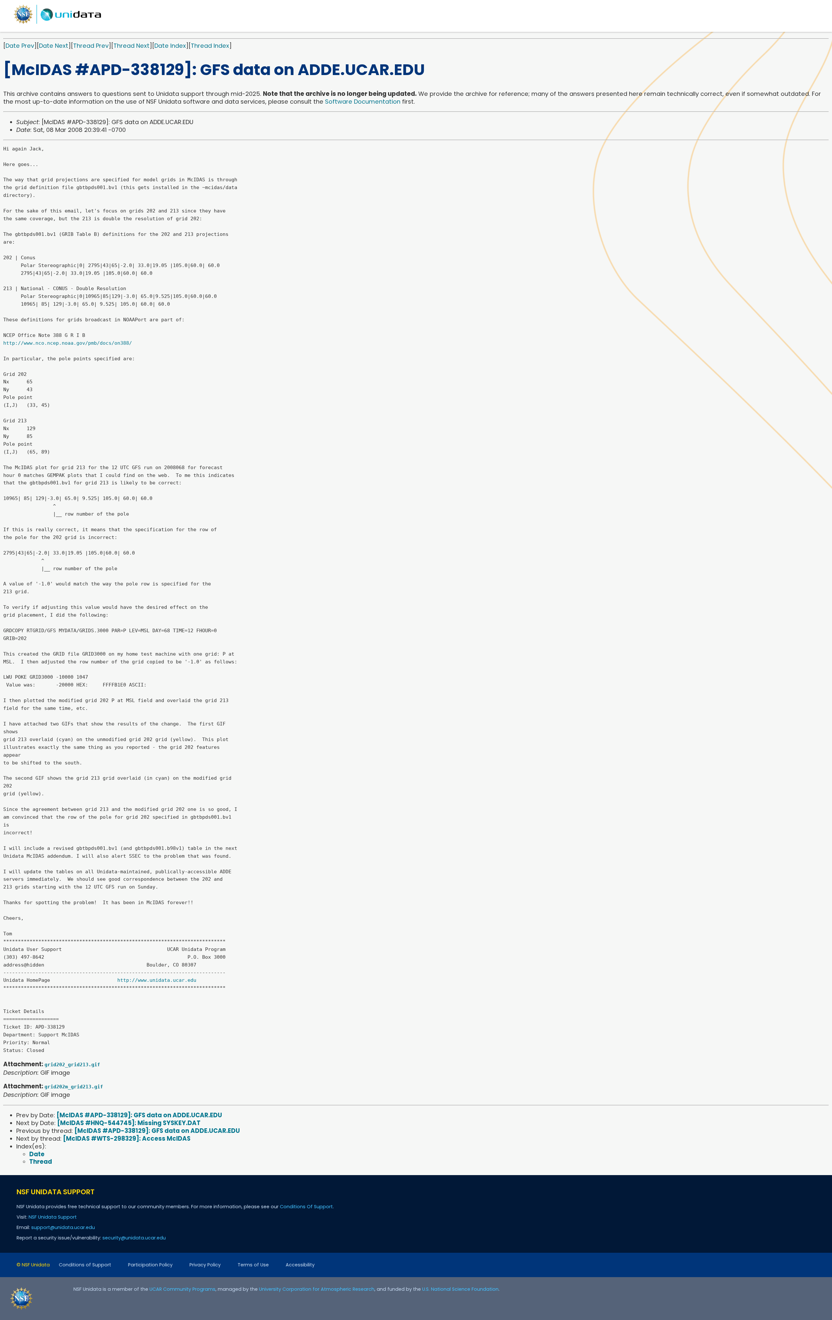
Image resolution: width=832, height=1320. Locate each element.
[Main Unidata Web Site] (57, 23)
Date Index (170, 46)
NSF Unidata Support (53, 1217)
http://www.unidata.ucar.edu (156, 980)
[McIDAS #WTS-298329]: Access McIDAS (126, 1138)
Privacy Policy (205, 1265)
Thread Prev (91, 46)
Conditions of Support (85, 1265)
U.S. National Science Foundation (460, 1289)
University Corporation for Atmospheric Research (316, 1289)
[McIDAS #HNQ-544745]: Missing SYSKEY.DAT (129, 1123)
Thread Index (210, 46)
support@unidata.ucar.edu (63, 1227)
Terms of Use (253, 1265)
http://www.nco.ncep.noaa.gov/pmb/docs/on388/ (67, 343)
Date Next (53, 46)
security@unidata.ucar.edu (134, 1238)
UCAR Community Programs (182, 1289)
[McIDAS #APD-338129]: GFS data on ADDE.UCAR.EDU (139, 1115)
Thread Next (131, 46)
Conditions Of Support (306, 1206)
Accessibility (300, 1265)
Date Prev (20, 46)
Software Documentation (362, 101)
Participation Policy (150, 1265)
